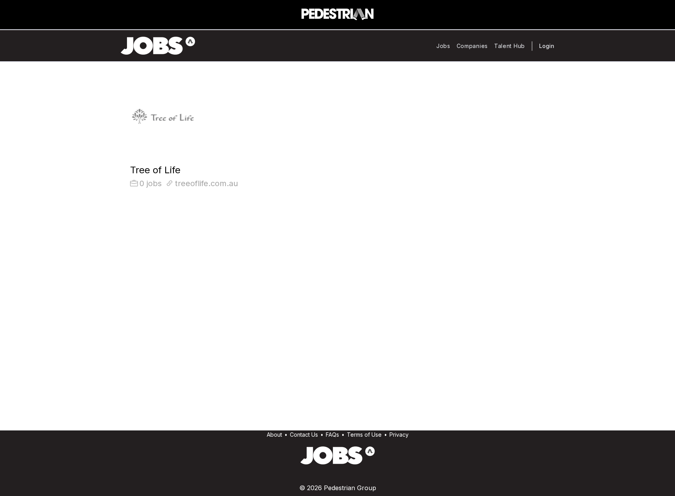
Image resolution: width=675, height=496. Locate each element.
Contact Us (304, 434)
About (274, 434)
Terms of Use (364, 434)
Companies (472, 46)
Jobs (443, 46)
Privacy (399, 434)
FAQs (332, 434)
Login (546, 46)
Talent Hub (509, 46)
